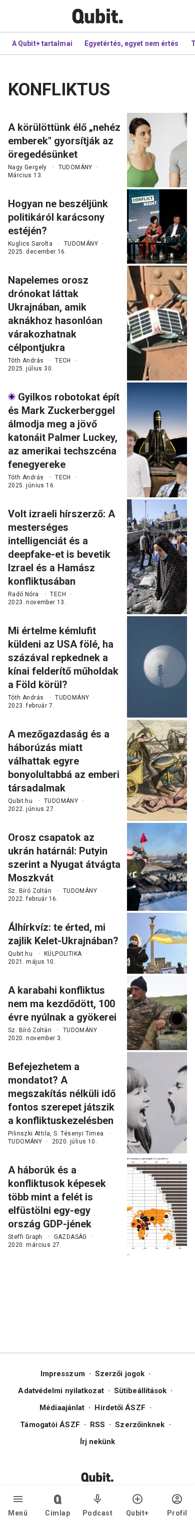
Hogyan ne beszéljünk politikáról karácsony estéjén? (58, 217)
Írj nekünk (98, 1441)
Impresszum (62, 1373)
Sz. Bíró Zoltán (30, 890)
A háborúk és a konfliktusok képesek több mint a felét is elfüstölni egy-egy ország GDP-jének (57, 1197)
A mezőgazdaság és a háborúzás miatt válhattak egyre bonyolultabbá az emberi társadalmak (64, 761)
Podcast (97, 1513)
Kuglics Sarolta (30, 243)
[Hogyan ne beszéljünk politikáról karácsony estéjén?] (157, 226)
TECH (63, 360)
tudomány (75, 167)
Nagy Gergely (27, 167)
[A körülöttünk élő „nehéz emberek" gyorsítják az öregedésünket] (157, 150)
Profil (177, 1513)
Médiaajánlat (62, 1407)
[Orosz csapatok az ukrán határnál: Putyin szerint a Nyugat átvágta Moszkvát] (157, 867)
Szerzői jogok (119, 1373)
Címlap (57, 1513)
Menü (18, 1513)
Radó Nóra (23, 594)
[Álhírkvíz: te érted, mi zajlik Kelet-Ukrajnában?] (157, 943)
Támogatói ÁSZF (50, 1424)
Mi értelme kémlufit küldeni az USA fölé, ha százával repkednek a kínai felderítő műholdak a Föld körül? (63, 658)
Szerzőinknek (139, 1424)
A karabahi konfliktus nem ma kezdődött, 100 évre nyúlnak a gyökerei (62, 1003)
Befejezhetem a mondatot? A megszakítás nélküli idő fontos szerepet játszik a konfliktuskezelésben (62, 1094)
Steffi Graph (25, 1236)
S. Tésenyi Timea (79, 1133)
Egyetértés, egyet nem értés (131, 43)
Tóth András (26, 360)
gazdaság (70, 1236)
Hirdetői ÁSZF (119, 1407)
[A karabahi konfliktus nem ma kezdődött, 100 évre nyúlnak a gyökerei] (157, 1013)
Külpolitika (63, 953)
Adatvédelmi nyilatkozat (61, 1390)
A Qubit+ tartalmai (42, 43)
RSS (97, 1424)
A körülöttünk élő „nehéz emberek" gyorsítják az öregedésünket (64, 140)
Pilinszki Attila (29, 1133)
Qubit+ (137, 1513)
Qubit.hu (20, 800)
